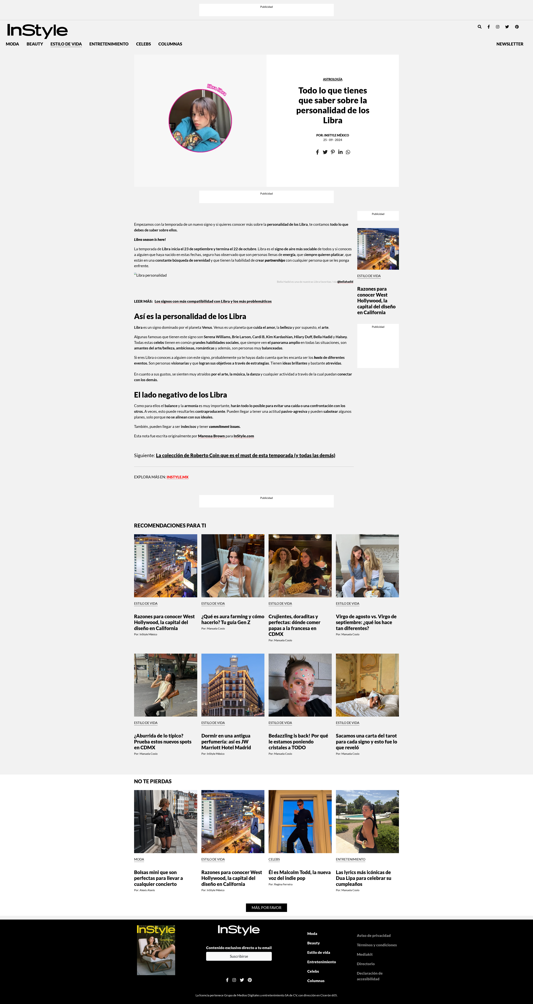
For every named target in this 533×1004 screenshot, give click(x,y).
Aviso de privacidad (374, 868)
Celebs (143, 23)
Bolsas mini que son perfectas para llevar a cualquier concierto (158, 811)
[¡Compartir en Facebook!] (317, 132)
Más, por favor (266, 840)
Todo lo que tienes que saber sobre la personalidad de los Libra (332, 85)
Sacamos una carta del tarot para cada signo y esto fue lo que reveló (366, 674)
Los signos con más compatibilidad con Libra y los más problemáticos (213, 258)
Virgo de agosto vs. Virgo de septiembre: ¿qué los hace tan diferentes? (366, 555)
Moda (12, 23)
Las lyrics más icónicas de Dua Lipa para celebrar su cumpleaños (363, 811)
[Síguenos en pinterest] (517, 6)
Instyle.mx (177, 433)
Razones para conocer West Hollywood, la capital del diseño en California (376, 251)
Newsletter (509, 23)
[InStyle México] (37, 11)
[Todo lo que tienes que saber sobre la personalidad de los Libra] (200, 101)
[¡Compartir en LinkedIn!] (340, 132)
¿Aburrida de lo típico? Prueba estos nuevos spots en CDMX (162, 674)
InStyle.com (244, 392)
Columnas (170, 23)
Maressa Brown (212, 392)
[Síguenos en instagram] (497, 6)
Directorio (366, 896)
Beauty (35, 23)
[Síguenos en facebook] (488, 6)
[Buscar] (480, 6)
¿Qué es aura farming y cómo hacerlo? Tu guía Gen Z (232, 552)
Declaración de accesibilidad (370, 909)
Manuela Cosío (216, 561)
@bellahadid (345, 245)
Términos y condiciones (377, 877)
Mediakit (365, 887)
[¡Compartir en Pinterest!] (332, 132)
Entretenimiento (109, 23)
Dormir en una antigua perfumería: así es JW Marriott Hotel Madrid (226, 674)
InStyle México (336, 115)
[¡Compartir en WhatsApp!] (348, 132)
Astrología (332, 59)
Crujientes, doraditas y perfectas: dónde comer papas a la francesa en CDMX (294, 558)
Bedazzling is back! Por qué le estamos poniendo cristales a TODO (298, 674)
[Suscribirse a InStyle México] (156, 882)
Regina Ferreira (283, 817)
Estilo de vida (66, 23)
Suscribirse (239, 889)
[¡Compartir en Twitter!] (325, 132)
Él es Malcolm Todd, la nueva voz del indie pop (300, 808)
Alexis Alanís (147, 822)
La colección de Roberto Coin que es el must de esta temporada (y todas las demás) (245, 412)
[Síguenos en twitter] (507, 6)
